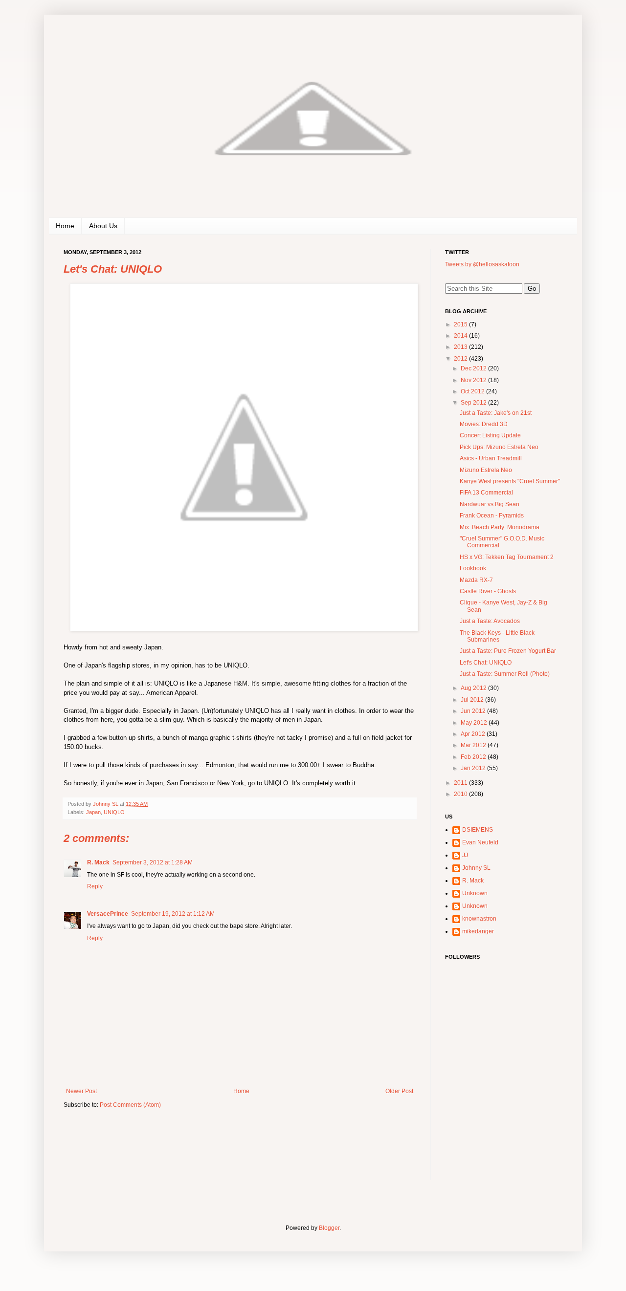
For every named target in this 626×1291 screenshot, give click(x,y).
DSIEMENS (477, 829)
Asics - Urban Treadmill (491, 458)
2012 (461, 358)
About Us (103, 226)
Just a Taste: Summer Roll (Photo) (505, 673)
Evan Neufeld (480, 842)
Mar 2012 (474, 745)
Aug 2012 (474, 688)
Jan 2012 (474, 768)
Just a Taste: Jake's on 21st (496, 412)
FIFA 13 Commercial (486, 492)
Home (65, 226)
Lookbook (473, 568)
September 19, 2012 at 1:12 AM (173, 913)
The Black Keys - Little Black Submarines (497, 636)
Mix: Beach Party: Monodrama (499, 527)
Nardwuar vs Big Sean (489, 504)
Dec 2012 (474, 368)
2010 (461, 794)
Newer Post (81, 1091)
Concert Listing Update (490, 435)
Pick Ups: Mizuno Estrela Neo (499, 447)
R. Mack (98, 862)
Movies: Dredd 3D (484, 424)
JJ (465, 855)
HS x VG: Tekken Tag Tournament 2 (507, 557)
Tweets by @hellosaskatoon (482, 264)
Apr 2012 (474, 734)
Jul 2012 (473, 699)
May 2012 (475, 722)
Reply (95, 886)
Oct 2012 (473, 391)
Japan (93, 812)
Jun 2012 (474, 711)
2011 (461, 782)
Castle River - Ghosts (488, 591)
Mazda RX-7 (476, 580)
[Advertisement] (506, 1116)
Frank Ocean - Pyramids (492, 515)
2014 (461, 335)
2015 (461, 324)
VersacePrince (107, 913)
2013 (461, 347)
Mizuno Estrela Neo (486, 470)
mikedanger (478, 931)
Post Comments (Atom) (130, 1104)
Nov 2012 (474, 380)
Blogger (329, 1228)
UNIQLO (114, 812)
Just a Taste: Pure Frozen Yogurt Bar (508, 650)
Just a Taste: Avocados (490, 621)
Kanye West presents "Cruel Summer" (510, 481)
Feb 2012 (474, 756)
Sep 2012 (474, 402)
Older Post (399, 1091)
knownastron (479, 918)
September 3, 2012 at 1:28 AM (152, 862)
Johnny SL (476, 867)
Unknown (475, 893)
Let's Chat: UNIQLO (486, 662)
